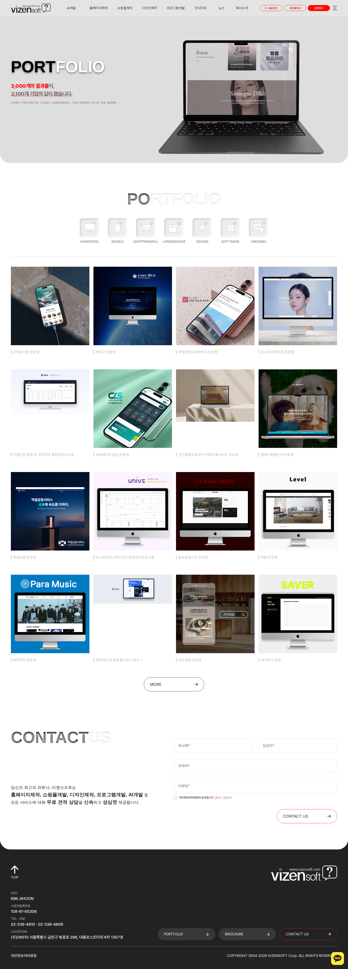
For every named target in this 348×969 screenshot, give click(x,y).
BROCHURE (234, 934)
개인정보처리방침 (24, 956)
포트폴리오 (295, 8)
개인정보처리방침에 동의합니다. (200, 797)
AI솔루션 (272, 8)
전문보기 (227, 797)
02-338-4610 (23, 924)
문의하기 (318, 8)
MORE (156, 684)
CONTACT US (295, 816)
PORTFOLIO (173, 934)
